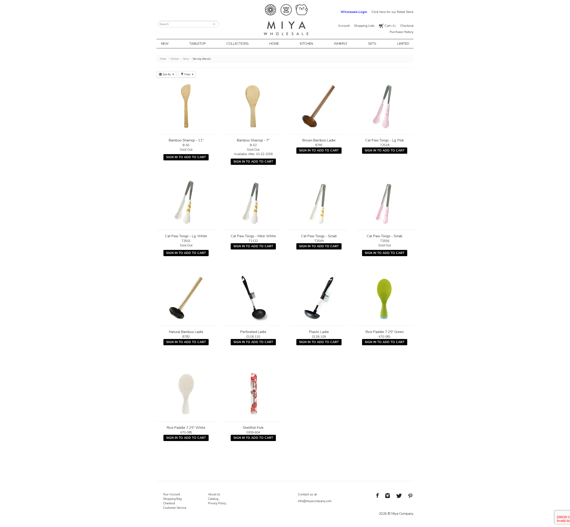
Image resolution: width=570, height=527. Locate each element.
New (165, 43)
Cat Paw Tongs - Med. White (253, 236)
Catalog (213, 499)
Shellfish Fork (253, 427)
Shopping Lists (364, 26)
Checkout (406, 26)
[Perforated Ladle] (253, 298)
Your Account (171, 494)
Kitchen (306, 43)
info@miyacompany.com (315, 501)
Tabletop (197, 43)
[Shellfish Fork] (253, 394)
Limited (403, 43)
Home (274, 43)
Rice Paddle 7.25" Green (385, 331)
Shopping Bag (172, 499)
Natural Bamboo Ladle (186, 331)
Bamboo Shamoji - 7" (253, 140)
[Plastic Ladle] (318, 298)
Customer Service (174, 508)
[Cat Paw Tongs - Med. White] (253, 202)
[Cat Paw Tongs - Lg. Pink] (384, 106)
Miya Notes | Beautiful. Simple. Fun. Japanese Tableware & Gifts (286, 19)
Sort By (167, 74)
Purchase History (401, 32)
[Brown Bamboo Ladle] (318, 106)
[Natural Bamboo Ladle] (186, 298)
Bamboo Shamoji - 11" (186, 140)
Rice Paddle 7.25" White (186, 427)
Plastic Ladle (319, 331)
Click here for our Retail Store (392, 12)
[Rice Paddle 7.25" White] (186, 394)
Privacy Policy (217, 503)
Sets (372, 43)
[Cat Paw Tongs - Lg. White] (186, 202)
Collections (237, 43)
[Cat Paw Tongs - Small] (318, 202)
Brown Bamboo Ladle (319, 140)
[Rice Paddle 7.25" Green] (384, 298)
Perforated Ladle (253, 331)
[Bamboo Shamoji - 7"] (253, 106)
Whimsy (340, 43)
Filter (187, 74)
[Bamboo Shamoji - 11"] (186, 106)
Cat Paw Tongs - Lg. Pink (384, 140)
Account (344, 26)
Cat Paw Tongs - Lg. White (186, 236)
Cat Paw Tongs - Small (319, 236)
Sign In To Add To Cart (186, 157)
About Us (214, 494)
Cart (390, 26)
